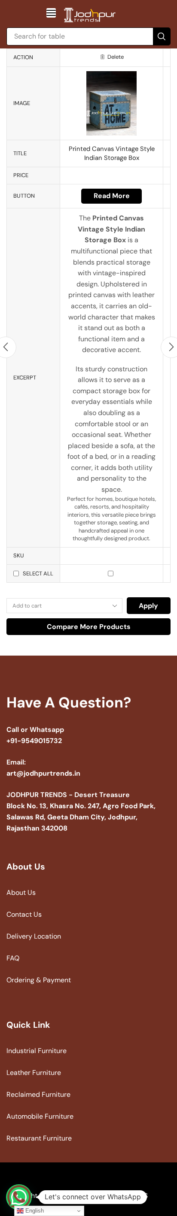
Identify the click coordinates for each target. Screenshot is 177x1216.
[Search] (161, 36)
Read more (112, 195)
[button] (51, 13)
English (34, 1210)
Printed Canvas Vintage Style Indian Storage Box (112, 153)
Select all (38, 573)
